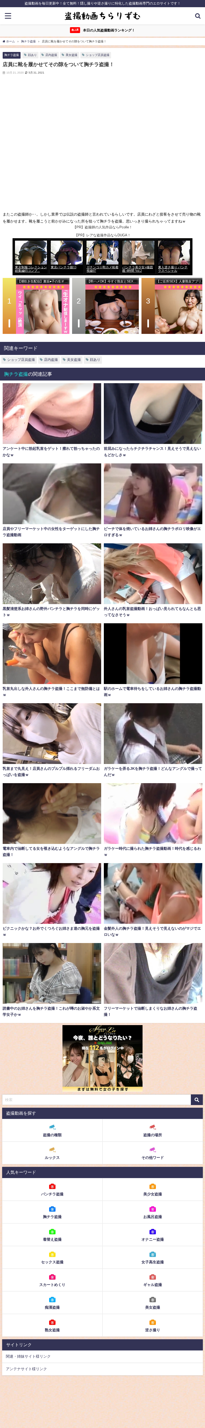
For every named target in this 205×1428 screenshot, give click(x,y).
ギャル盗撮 (152, 1285)
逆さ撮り (152, 1330)
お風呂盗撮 (152, 1217)
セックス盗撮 (52, 1262)
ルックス (52, 1157)
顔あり (32, 54)
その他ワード (152, 1157)
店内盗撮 (51, 54)
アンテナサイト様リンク (26, 1369)
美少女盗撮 (152, 1194)
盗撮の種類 (52, 1135)
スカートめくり (52, 1285)
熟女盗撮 (52, 1330)
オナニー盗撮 (152, 1239)
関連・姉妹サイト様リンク (28, 1356)
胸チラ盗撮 (11, 54)
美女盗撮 (71, 54)
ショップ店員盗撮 (97, 54)
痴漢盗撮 (52, 1307)
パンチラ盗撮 (52, 1194)
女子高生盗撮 (152, 1262)
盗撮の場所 (152, 1135)
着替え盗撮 (52, 1239)
